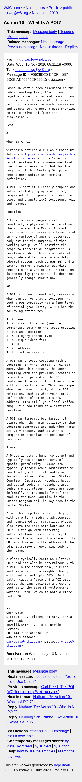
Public (54, 8)
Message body (45, 32)
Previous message (22, 47)
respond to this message (49, 731)
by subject (43, 746)
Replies (71, 47)
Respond (66, 32)
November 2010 (45, 13)
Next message (52, 42)
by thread (24, 746)
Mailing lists (35, 8)
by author (61, 746)
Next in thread (51, 47)
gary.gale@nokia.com (36, 59)
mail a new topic (20, 736)
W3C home (13, 8)
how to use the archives (36, 751)
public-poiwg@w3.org (32, 70)
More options (17, 37)
